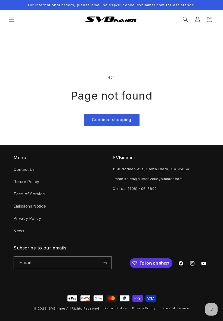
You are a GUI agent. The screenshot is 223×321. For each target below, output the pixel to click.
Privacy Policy (27, 218)
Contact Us (24, 169)
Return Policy (26, 181)
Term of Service (29, 194)
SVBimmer (57, 308)
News (19, 231)
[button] (11, 19)
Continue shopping (111, 119)
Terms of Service (175, 308)
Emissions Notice (30, 206)
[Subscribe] (105, 262)
